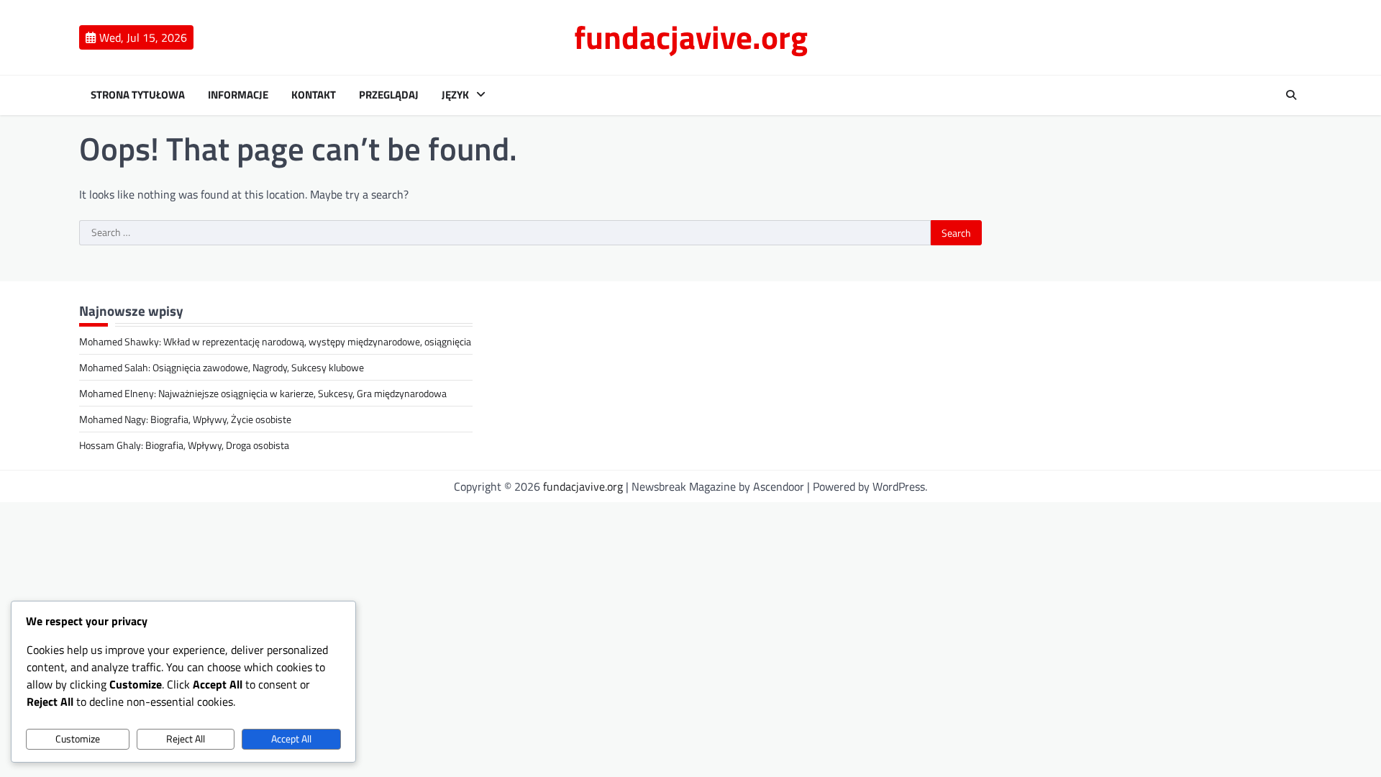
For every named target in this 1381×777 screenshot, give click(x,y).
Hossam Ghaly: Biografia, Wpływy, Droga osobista (184, 445)
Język (455, 95)
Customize (77, 739)
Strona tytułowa (138, 95)
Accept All (291, 739)
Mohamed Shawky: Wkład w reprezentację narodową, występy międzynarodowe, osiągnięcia (275, 341)
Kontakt (313, 95)
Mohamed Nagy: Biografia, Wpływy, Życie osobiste (185, 419)
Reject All (185, 739)
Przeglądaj (389, 95)
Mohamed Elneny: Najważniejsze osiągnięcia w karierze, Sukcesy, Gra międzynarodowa (263, 393)
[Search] (1291, 95)
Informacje (238, 95)
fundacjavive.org (691, 36)
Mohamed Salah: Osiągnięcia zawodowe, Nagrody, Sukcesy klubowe (221, 367)
